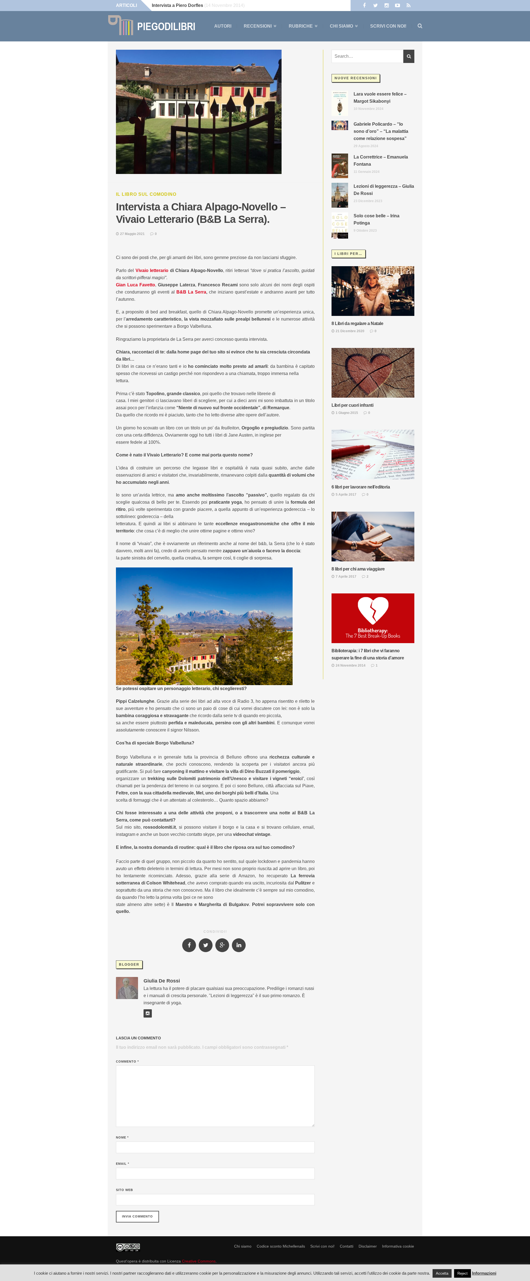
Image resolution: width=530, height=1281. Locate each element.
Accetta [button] (442, 1273)
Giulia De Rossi (162, 981)
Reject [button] (462, 1273)
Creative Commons (199, 1261)
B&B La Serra (191, 292)
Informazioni (484, 1273)
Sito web (124, 1190)
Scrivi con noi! (388, 26)
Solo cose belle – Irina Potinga (376, 219)
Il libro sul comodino (146, 194)
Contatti (346, 1246)
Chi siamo (341, 26)
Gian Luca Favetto (135, 284)
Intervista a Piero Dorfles (177, 5)
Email (122, 1163)
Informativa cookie (398, 1246)
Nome (122, 1137)
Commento (127, 1061)
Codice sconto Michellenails (281, 1246)
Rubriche (301, 26)
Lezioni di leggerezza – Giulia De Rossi (384, 190)
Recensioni (258, 26)
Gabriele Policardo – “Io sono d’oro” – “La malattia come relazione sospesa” (381, 131)
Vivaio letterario (152, 270)
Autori (222, 26)
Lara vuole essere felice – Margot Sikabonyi (380, 98)
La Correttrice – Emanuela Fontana (381, 161)
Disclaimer (368, 1246)
